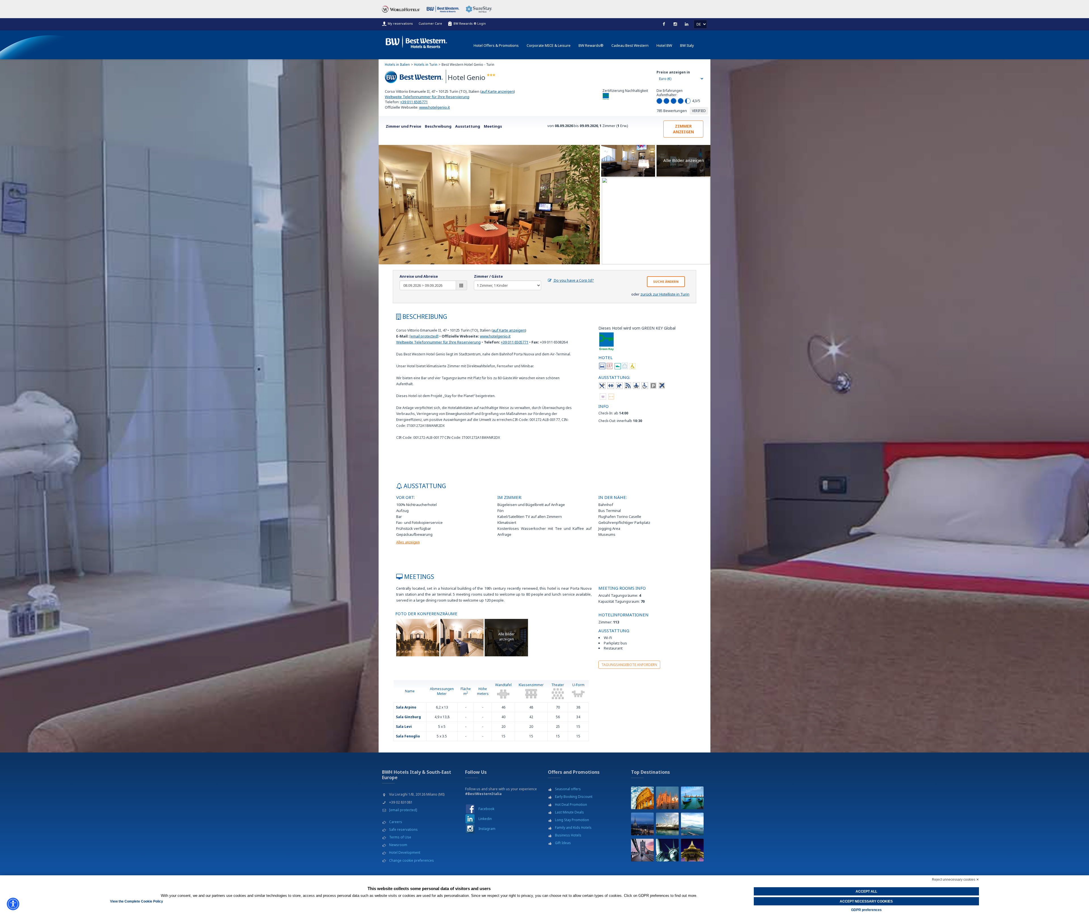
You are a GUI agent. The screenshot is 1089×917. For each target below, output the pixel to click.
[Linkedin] (686, 24)
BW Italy (687, 45)
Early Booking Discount (573, 796)
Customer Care (430, 23)
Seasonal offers (568, 789)
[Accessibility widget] (13, 904)
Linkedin (485, 818)
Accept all (866, 891)
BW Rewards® (591, 45)
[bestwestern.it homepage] (417, 40)
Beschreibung (438, 126)
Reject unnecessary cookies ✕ (955, 880)
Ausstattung (467, 126)
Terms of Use (400, 837)
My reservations (400, 23)
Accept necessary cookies (866, 901)
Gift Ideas (563, 842)
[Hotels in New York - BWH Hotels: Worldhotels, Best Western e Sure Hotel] (667, 850)
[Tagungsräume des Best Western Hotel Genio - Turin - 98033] (417, 637)
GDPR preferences (866, 910)
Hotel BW (664, 45)
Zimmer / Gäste (488, 276)
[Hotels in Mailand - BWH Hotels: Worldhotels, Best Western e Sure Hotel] (667, 798)
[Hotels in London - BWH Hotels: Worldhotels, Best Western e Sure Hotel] (642, 850)
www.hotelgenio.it (434, 107)
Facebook (486, 808)
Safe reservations (403, 829)
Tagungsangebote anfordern (629, 664)
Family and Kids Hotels (573, 827)
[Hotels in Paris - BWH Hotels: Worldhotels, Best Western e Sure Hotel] (692, 850)
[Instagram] (675, 24)
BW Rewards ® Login (469, 23)
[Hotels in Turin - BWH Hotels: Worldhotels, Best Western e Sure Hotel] (642, 824)
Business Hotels (568, 835)
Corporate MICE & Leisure (549, 45)
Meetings (493, 126)
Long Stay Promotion (572, 819)
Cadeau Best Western (630, 45)
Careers (395, 821)
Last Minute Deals (569, 812)
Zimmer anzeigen (683, 128)
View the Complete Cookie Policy (136, 901)
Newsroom (398, 844)
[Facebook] (664, 24)
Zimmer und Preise (403, 126)
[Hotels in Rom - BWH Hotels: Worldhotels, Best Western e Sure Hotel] (642, 798)
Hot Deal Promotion (571, 804)
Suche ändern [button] (666, 281)
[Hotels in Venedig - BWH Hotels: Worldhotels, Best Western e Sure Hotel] (692, 798)
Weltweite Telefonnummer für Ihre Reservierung (427, 96)
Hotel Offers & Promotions (496, 45)
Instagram (486, 828)
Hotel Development (404, 852)
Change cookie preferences (411, 860)
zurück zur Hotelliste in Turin (664, 294)
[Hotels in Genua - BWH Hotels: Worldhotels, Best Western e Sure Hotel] (667, 824)
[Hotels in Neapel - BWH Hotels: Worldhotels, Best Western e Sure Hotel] (692, 824)
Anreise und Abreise (419, 276)
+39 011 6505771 (414, 101)
